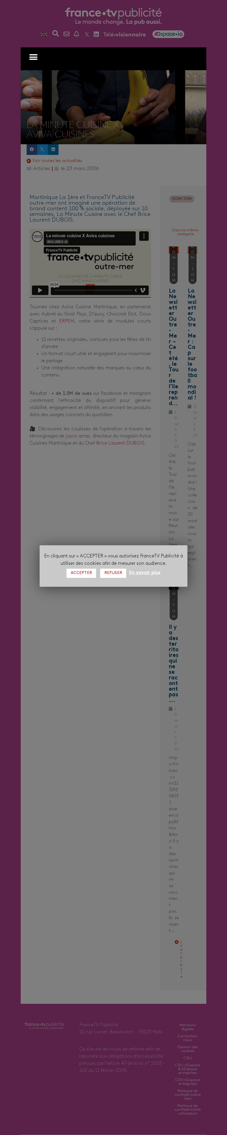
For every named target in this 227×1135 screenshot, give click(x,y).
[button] (33, 57)
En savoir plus (144, 572)
